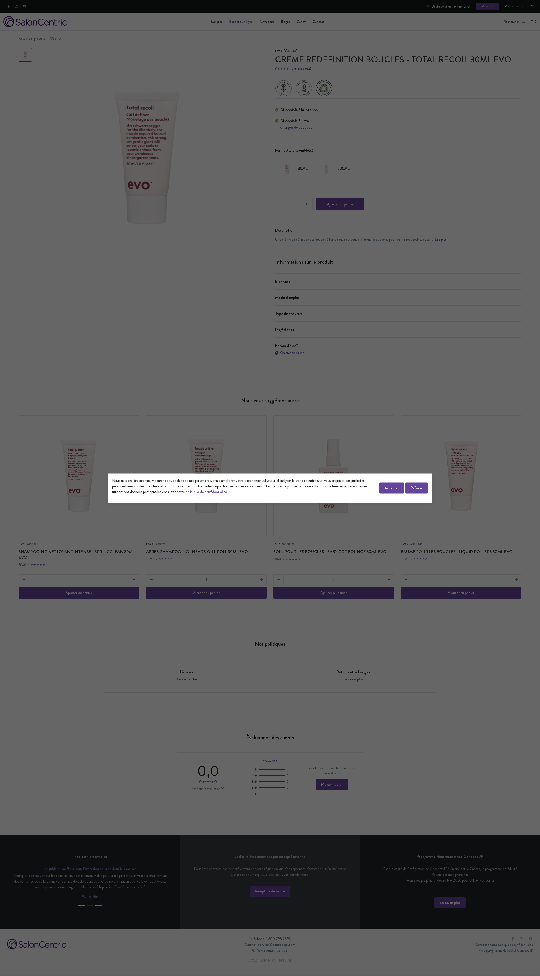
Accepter (392, 488)
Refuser (416, 488)
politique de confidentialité (206, 491)
